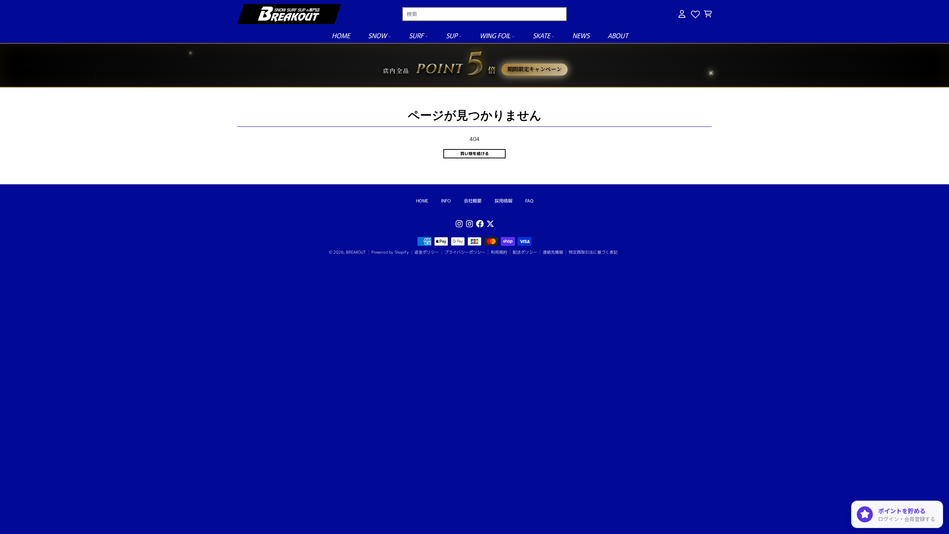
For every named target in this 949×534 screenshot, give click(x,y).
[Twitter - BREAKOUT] (490, 224)
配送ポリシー (525, 252)
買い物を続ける (474, 153)
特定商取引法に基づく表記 (593, 252)
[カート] (708, 14)
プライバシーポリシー (464, 252)
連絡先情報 (553, 252)
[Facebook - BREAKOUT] (480, 224)
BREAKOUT (356, 252)
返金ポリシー (426, 252)
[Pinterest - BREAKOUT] (469, 224)
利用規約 (499, 252)
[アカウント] (682, 14)
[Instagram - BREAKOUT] (459, 224)
